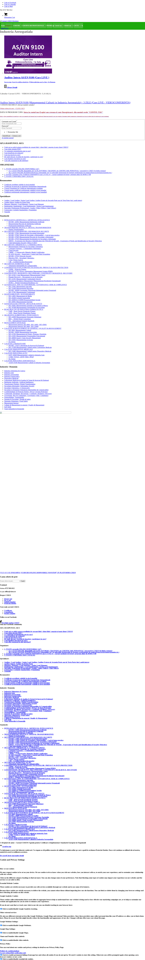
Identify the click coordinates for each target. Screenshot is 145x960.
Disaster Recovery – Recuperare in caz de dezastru (25, 277)
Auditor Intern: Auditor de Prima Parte (17, 202)
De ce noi (7, 600)
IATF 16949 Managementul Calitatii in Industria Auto (26, 355)
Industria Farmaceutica (11, 376)
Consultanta (8, 612)
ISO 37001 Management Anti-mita (20, 286)
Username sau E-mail (9, 121)
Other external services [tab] (8, 912)
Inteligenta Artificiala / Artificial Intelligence (19, 382)
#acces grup (7, 82)
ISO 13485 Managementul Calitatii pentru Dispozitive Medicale (29, 351)
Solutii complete (10, 602)
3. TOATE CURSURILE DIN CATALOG (19, 176)
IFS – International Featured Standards (21, 321)
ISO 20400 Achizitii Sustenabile (19, 298)
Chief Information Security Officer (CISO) (22, 243)
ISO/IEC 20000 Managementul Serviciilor (22, 332)
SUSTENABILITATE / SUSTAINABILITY (19, 294)
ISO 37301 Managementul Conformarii (21, 292)
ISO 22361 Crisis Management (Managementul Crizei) (26, 275)
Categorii (8, 25)
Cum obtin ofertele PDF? (12, 149)
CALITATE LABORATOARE (15, 344)
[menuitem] (72, 28)
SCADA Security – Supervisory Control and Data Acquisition (29, 254)
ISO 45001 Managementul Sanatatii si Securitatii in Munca (28, 305)
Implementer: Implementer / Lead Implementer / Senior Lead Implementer (29, 206)
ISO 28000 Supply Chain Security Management (24, 338)
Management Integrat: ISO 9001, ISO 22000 (23, 326)
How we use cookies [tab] (7, 869)
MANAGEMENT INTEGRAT (15, 323)
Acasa (3, 25)
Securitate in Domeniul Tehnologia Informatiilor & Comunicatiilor (26, 390)
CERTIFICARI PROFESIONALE (33, 25)
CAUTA (76, 25)
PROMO (49, 25)
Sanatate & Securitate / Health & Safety (17, 399)
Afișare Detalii (12, 87)
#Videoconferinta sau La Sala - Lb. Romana (42, 82)
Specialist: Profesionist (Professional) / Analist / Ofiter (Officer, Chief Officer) (30, 208)
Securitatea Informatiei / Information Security (19, 386)
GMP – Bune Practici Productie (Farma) (21, 311)
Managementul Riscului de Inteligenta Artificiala (24, 224)
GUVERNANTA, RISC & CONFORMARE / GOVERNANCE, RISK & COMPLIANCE (35, 285)
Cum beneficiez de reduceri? (13, 153)
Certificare (8, 610)
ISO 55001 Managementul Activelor (20, 340)
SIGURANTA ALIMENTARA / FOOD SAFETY (21, 315)
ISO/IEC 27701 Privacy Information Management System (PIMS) (30, 271)
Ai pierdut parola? (8, 138)
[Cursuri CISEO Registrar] (9, 21)
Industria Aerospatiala (11, 374)
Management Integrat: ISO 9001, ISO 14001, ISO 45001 (27, 324)
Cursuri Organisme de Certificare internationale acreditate (23, 188)
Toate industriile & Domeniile (14, 409)
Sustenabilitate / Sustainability (14, 397)
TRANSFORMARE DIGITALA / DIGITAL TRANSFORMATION (27, 227)
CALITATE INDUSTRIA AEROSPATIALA (19, 361)
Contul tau (58, 25)
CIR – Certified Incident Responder (20, 262)
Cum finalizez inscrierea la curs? (15, 159)
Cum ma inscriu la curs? (12, 155)
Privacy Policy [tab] (5, 944)
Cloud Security (13, 250)
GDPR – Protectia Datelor (17, 269)
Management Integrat (11, 403)
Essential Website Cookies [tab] (9, 883)
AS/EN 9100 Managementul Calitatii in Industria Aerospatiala (29, 363)
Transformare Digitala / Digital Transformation (19, 384)
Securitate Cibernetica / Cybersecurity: (17, 388)
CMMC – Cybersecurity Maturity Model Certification (26, 252)
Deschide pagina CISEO (10, 623)
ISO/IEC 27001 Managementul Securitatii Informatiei (26, 233)
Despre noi (8, 599)
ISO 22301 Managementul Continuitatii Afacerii (24, 279)
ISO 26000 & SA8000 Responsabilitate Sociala (24, 300)
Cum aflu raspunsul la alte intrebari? (16, 160)
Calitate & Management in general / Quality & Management (24, 405)
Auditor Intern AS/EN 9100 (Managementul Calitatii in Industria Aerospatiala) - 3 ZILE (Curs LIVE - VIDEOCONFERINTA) (65, 102)
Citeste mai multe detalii (15, 856)
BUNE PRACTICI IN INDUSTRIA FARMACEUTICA (23, 309)
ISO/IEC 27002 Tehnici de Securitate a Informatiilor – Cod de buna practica (33, 235)
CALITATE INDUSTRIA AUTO (15, 353)
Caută (23, 581)
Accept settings (5, 953)
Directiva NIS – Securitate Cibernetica (21, 258)
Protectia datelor (10, 603)
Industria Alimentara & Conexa (14, 371)
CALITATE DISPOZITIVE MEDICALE (18, 349)
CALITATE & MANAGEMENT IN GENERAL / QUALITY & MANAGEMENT (32, 328)
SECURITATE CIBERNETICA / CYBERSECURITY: (23, 245)
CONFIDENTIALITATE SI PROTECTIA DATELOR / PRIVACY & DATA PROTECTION (36, 267)
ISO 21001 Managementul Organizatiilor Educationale (26, 336)
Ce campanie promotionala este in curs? (17, 151)
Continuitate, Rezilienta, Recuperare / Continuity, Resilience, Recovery (28, 394)
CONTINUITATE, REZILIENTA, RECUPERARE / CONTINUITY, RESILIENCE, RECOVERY (38, 273)
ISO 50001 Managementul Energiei (20, 302)
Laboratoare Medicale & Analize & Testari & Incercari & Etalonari (26, 380)
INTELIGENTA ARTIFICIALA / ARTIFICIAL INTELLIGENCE (27, 220)
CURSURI (16, 25)
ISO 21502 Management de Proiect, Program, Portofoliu (27, 334)
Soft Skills (7, 407)
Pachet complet (9, 613)
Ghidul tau (67, 25)
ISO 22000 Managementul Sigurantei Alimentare (24, 317)
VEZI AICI (38, 573)
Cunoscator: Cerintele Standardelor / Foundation (20, 210)
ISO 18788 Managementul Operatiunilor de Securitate (26, 307)
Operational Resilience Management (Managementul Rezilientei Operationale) (34, 281)
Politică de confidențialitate (9, 951)
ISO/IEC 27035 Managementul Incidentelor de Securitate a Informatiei (32, 239)
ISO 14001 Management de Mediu (20, 296)
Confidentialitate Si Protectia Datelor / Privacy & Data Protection (26, 392)
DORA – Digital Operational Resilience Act (23, 283)
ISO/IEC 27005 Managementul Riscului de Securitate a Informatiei (30, 237)
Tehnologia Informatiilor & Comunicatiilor (22, 266)
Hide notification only (18, 953)
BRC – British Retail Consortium (19, 319)
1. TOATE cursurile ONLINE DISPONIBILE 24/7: (21, 169)
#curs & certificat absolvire (20, 82)
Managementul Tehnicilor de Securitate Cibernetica (25, 247)
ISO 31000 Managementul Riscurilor (20, 288)
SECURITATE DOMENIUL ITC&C (17, 264)
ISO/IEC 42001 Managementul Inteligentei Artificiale (26, 222)
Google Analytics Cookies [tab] (9, 896)
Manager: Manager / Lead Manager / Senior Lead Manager (24, 204)
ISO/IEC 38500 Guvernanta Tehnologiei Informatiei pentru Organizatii (32, 290)
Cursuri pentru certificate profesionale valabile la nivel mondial (25, 190)
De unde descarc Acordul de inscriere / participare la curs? (23, 157)
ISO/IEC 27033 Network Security (19, 256)
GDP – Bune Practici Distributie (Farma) (22, 313)
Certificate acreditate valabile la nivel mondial (19, 184)
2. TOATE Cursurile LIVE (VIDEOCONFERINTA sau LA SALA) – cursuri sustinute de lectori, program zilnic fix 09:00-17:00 (47, 174)
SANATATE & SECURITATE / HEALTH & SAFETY (23, 304)
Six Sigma (11, 342)
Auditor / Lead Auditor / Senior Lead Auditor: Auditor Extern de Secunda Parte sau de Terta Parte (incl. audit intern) (43, 200)
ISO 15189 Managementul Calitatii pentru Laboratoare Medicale (30, 347)
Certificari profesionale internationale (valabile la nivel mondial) (25, 192)
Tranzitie (7, 212)
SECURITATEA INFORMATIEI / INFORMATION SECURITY (26, 231)
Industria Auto (9, 373)
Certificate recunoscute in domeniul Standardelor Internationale (25, 186)
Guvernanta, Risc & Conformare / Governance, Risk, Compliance (26, 395)
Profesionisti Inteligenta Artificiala (19, 226)
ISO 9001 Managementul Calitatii (19, 330)
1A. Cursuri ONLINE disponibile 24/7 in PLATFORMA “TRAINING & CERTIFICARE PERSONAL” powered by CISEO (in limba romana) (57, 171)
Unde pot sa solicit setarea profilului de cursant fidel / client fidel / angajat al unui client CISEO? (36, 147)
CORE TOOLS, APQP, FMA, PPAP (21, 357)
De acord (3, 856)
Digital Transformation (16, 229)
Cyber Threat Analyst (15, 260)
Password (5, 126)
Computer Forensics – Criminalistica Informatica (24, 248)
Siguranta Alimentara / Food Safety (16, 401)
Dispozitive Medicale (11, 378)
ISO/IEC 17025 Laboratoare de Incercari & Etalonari (26, 345)
